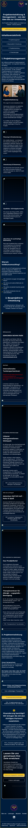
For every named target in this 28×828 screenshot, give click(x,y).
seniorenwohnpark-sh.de (10, 357)
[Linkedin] (14, 817)
